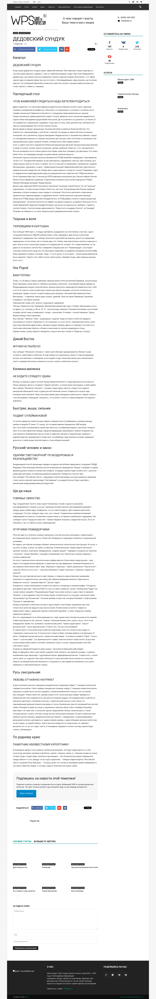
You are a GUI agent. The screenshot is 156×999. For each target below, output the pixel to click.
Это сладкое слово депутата (24, 891)
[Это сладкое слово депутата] (26, 880)
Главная (18, 7)
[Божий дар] (55, 856)
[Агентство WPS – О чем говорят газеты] (28, 20)
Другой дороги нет (20, 867)
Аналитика (123, 108)
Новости (51, 7)
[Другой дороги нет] (26, 856)
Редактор (18, 44)
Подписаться (109, 55)
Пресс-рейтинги (64, 7)
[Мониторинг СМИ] (110, 84)
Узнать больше (26, 793)
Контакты (100, 7)
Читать (123, 41)
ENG (39, 2)
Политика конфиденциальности (131, 997)
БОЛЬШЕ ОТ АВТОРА (45, 841)
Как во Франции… (77, 891)
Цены (42, 7)
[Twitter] (133, 1)
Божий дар (46, 867)
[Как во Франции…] (84, 880)
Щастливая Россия (24, 33)
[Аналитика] (110, 113)
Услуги (34, 7)
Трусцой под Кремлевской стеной (84, 867)
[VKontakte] (137, 1)
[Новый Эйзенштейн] (55, 880)
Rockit (27, 997)
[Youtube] (141, 1)
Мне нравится (109, 41)
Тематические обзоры (128, 94)
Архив (15, 33)
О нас (26, 7)
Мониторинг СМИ (126, 79)
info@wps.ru (126, 21)
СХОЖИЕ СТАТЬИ (22, 841)
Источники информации (83, 7)
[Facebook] (129, 1)
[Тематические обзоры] (110, 99)
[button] (140, 7)
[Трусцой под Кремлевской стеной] (84, 856)
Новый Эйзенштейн (49, 891)
